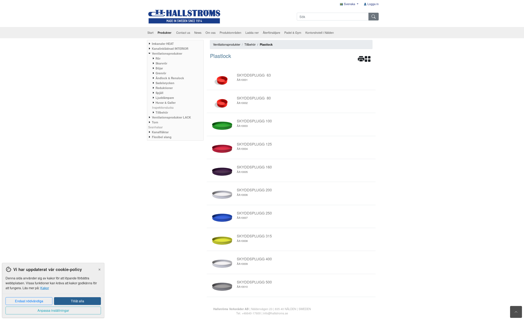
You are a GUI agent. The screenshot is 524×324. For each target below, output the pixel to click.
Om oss (211, 32)
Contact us (183, 32)
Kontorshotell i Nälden (319, 32)
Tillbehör (250, 44)
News (197, 32)
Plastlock (266, 44)
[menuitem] (174, 43)
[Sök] (373, 16)
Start (150, 32)
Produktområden (230, 32)
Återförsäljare (271, 32)
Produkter (165, 32)
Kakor (44, 288)
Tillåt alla (77, 301)
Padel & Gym (292, 32)
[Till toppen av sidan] (516, 312)
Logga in (373, 4)
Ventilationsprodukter (226, 44)
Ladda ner (252, 32)
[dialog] (52, 293)
